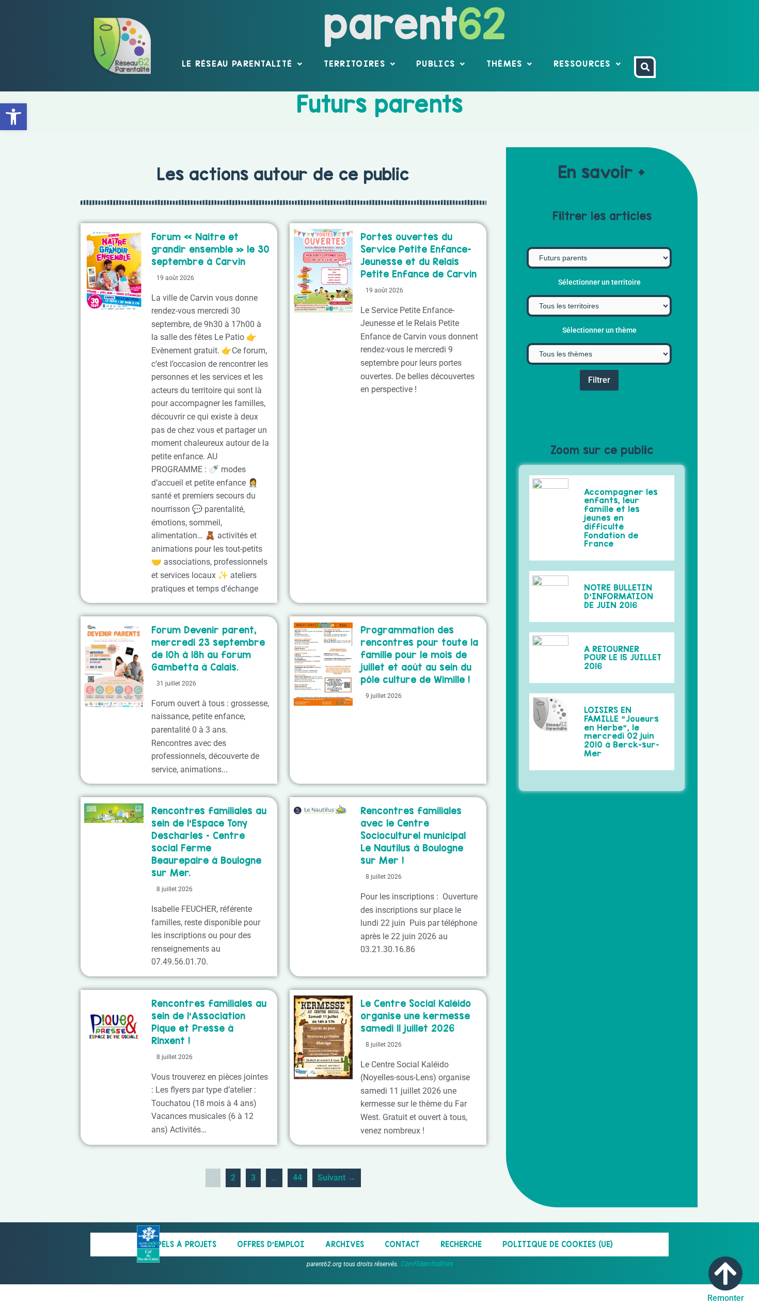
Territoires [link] (354, 63)
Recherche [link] (461, 1244)
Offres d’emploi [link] (271, 1244)
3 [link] (255, 1176)
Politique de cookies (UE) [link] (557, 1244)
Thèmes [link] (504, 63)
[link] (13, 116)
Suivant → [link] (337, 1178)
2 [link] (235, 1176)
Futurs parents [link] (379, 103)
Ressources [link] (582, 63)
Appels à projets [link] (181, 1244)
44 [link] (299, 1176)
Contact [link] (402, 1244)
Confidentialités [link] (426, 1264)
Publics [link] (435, 63)
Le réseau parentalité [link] (237, 63)
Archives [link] (344, 1244)
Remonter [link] (725, 1298)
